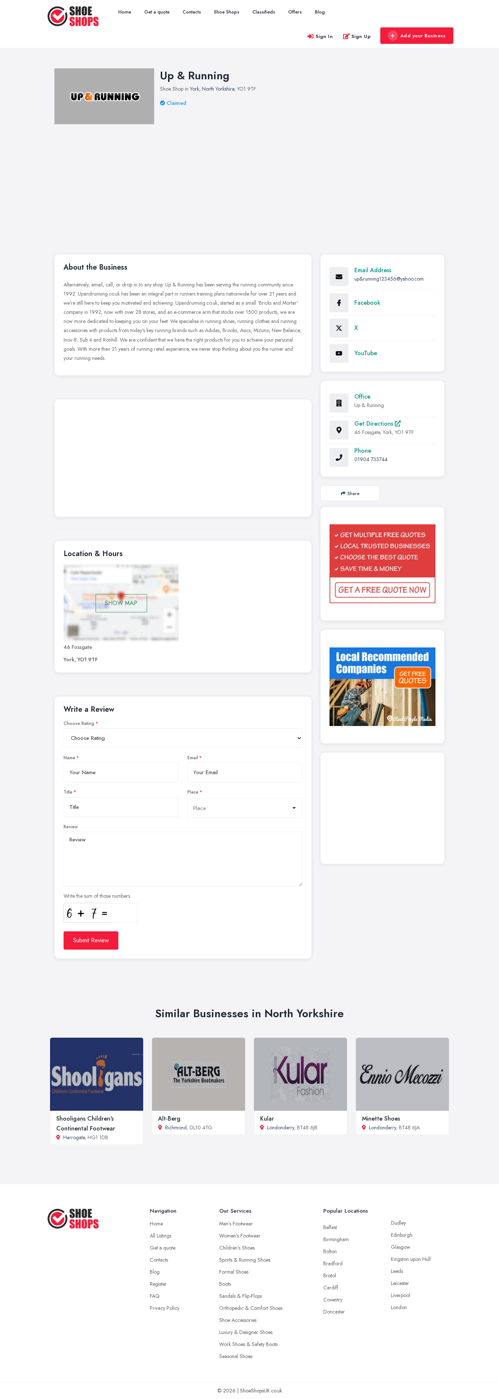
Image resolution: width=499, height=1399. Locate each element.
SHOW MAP (121, 603)
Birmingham (336, 1239)
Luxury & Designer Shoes (246, 1332)
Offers (295, 11)
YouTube (365, 353)
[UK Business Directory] (382, 686)
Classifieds (263, 11)
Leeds (397, 1271)
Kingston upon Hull (411, 1259)
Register (158, 1284)
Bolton (330, 1251)
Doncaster (334, 1311)
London (399, 1307)
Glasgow (400, 1247)
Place (192, 792)
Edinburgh (401, 1235)
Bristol (329, 1275)
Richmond (176, 1127)
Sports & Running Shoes (244, 1259)
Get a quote (156, 11)
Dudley (398, 1223)
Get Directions (374, 423)
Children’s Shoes (237, 1247)
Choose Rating (79, 723)
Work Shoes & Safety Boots (248, 1344)
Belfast (330, 1227)
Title (68, 792)
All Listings (160, 1235)
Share (353, 493)
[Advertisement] (273, 179)
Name (69, 757)
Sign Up (361, 36)
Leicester (400, 1283)
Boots (225, 1284)
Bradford (333, 1263)
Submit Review (91, 940)
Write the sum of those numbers (97, 896)
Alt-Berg (169, 1118)
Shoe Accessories (237, 1320)
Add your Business (423, 35)
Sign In (324, 36)
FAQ (155, 1296)
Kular (267, 1118)
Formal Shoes (233, 1272)
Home (124, 11)
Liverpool (400, 1295)
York (194, 88)
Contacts (192, 11)
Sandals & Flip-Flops (240, 1296)
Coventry (332, 1299)
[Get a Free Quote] (382, 563)
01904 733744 (371, 459)
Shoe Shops (226, 11)
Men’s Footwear (236, 1223)
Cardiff (330, 1287)
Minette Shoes (381, 1118)
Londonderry (280, 1127)
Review (71, 827)
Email (192, 757)
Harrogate (74, 1137)
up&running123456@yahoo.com (389, 278)
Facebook (367, 303)
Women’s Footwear (239, 1235)
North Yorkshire (218, 88)
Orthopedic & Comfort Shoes (250, 1308)
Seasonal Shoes (235, 1356)
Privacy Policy (164, 1308)
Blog (320, 11)
